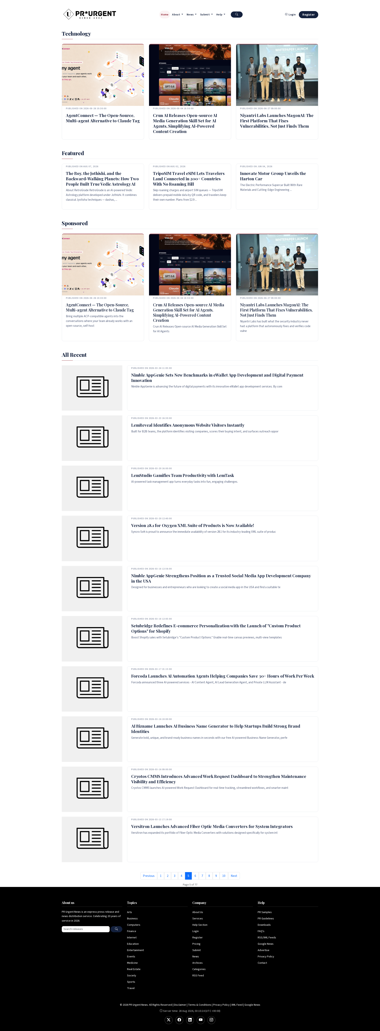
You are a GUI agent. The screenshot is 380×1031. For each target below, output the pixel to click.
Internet (132, 938)
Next (234, 876)
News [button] (190, 14)
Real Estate (134, 969)
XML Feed (237, 1005)
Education (133, 944)
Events (131, 957)
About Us (197, 912)
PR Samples (265, 912)
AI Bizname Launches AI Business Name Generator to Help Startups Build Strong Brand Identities (215, 728)
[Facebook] (179, 1020)
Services (197, 919)
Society (131, 976)
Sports (131, 982)
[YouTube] (201, 1020)
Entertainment (135, 950)
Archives (197, 963)
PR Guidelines (266, 919)
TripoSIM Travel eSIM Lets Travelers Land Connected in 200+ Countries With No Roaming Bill (189, 178)
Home (164, 14)
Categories (199, 969)
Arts (129, 912)
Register (308, 14)
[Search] (116, 929)
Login (195, 931)
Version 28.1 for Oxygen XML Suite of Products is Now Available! (192, 525)
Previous (149, 876)
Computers (133, 925)
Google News (266, 944)
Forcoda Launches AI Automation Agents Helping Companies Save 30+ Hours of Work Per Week (222, 676)
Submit (196, 950)
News (195, 957)
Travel (131, 988)
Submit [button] (205, 14)
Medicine (132, 963)
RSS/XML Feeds (267, 938)
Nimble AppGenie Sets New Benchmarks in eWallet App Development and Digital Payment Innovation (217, 377)
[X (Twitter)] (169, 1020)
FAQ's (261, 931)
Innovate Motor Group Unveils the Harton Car (273, 175)
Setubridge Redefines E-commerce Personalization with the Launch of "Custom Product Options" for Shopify (216, 628)
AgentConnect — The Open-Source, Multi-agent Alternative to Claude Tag (103, 117)
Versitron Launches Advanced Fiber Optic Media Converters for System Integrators (212, 826)
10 (223, 876)
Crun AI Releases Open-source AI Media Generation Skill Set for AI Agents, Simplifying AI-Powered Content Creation (185, 123)
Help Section (199, 925)
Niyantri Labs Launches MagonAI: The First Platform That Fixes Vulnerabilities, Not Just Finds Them (277, 120)
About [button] (176, 14)
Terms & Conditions (199, 1005)
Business (132, 919)
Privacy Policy (266, 957)
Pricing (196, 944)
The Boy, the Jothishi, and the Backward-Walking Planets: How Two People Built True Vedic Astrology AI (102, 178)
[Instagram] (211, 1020)
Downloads (264, 925)
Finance (131, 931)
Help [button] (219, 14)
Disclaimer (180, 1005)
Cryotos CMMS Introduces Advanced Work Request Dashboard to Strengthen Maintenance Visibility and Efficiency (218, 778)
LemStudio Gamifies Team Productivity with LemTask (182, 475)
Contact (262, 963)
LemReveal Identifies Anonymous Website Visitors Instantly (187, 425)
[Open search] (237, 14)
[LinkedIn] (190, 1020)
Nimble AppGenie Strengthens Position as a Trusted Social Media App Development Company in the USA (221, 578)
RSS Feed (198, 976)
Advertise (263, 950)
